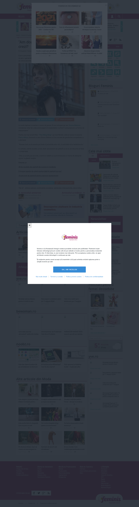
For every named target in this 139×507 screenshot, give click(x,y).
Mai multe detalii (41, 276)
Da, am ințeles (69, 269)
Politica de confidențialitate (94, 276)
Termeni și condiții (56, 276)
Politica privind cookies (74, 276)
